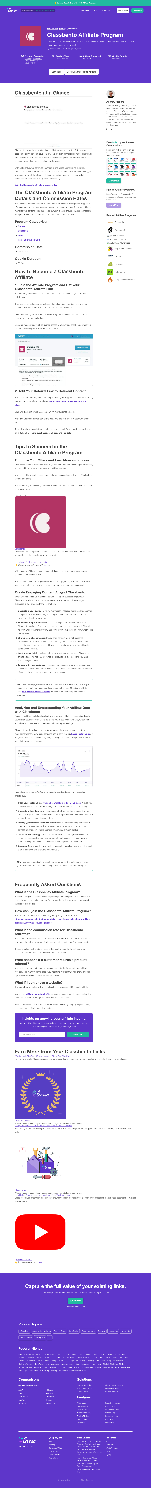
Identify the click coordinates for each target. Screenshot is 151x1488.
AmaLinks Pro (23, 1397)
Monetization (113, 1331)
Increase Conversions (84, 1385)
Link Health (109, 1419)
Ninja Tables (50, 1403)
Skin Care (77, 1367)
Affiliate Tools (24, 1331)
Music (121, 1364)
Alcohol (59, 1354)
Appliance (75, 1354)
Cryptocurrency (117, 1358)
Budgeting (22, 1358)
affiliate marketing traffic (38, 994)
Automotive (88, 1354)
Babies (96, 1354)
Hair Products (118, 1361)
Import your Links (111, 1416)
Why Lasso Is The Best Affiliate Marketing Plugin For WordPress (43, 1056)
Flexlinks (49, 1400)
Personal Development (29, 240)
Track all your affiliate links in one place (62, 803)
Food (20, 235)
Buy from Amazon (24, 1259)
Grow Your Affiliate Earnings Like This (88, 1470)
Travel (31, 1371)
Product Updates (26, 1338)
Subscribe (77, 1034)
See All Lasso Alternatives (28, 1385)
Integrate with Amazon (113, 1403)
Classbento (20, 549)
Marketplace (81, 1403)
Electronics (31, 1361)
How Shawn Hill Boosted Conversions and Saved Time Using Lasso (89, 1452)
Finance (46, 1361)
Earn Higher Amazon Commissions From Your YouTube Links (42, 1195)
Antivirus (67, 1354)
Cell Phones (60, 1358)
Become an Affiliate (55, 1448)
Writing (84, 1371)
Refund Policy (53, 1458)
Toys (25, 1371)
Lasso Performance (80, 734)
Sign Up (108, 1455)
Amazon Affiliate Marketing (41, 1331)
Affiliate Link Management (114, 1385)
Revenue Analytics (111, 1392)
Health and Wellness (25, 1364)
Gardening (90, 1361)
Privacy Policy (53, 1451)
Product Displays (83, 1416)
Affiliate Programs (112, 1448)
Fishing (53, 1361)
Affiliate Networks (24, 1354)
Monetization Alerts (112, 1388)
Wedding (54, 1371)
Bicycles (117, 1354)
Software (98, 1367)
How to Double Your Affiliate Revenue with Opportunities (87, 1459)
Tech (20, 1371)
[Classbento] (40, 522)
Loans (93, 1364)
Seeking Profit (40, 1338)
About (51, 1441)
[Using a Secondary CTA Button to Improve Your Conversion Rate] (40, 1162)
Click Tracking (110, 1413)
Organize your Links (112, 1410)
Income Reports (82, 1392)
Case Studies (73, 1331)
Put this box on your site (36, 562)
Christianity (70, 1358)
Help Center (110, 1445)
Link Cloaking (110, 1406)
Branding (52, 1445)
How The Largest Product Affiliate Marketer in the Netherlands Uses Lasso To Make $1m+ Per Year (89, 1444)
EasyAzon (21, 1400)
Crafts (101, 1358)
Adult (44, 1354)
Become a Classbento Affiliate (81, 71)
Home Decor (39, 1364)
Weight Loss (63, 1371)
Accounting (36, 1354)
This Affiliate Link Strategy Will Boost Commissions (87, 1465)
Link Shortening (82, 1406)
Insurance (64, 1364)
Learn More (20, 562)
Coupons (94, 1358)
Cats (52, 1358)
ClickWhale (50, 1397)
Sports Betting (107, 1367)
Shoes (69, 1367)
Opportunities (82, 1419)
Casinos (47, 1358)
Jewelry (71, 1364)
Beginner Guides (60, 1331)
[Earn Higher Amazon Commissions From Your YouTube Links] (40, 1232)
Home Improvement (52, 1364)
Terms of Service (54, 1455)
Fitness (60, 1361)
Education (23, 230)
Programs (106, 10)
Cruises (107, 1358)
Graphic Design (106, 1361)
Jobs (78, 1364)
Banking (103, 1354)
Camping (39, 1358)
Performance (109, 1423)
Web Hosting (44, 1371)
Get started (137, 10)
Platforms (85, 10)
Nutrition (21, 1367)
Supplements (125, 1367)
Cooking (22, 226)
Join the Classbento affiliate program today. (36, 185)
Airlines (52, 1354)
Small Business (87, 1367)
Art (81, 1354)
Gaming (82, 1361)
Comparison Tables (84, 1410)
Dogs (126, 1358)
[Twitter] (113, 129)
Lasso (46, 565)
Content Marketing (88, 1331)
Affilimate (49, 1393)
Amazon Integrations (84, 1388)
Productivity (62, 1367)
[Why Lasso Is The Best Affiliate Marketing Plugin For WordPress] (40, 1093)
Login (108, 1451)
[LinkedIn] (108, 129)
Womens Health (75, 1371)
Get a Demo (123, 10)
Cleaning (79, 1358)
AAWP (20, 1390)
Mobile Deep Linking (84, 1413)
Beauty (110, 1354)
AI (48, 1354)
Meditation (114, 1364)
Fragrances (74, 1361)
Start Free (56, 71)
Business (31, 1358)
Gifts (97, 1361)
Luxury (99, 1364)
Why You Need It (23, 1120)
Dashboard (81, 1423)
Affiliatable (49, 1390)
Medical (106, 1364)
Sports (116, 1367)
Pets (45, 1367)
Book (123, 1354)
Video (36, 1371)
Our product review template (36, 691)
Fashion (39, 1361)
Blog (95, 10)
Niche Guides (125, 1331)
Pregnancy (52, 1367)
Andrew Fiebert (54, 49)
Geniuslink (22, 1403)
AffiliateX (21, 1393)
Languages (85, 1364)
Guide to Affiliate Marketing (44, 10)
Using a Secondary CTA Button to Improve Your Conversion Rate (43, 1125)
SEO (49, 1338)
